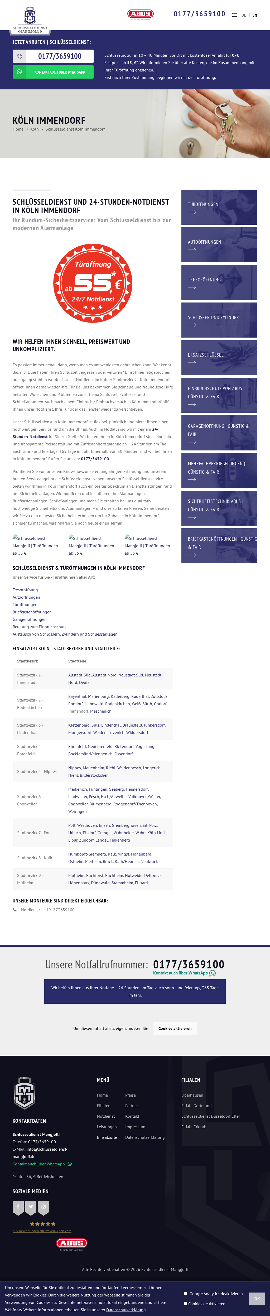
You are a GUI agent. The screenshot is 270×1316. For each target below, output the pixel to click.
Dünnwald (100, 882)
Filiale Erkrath (193, 1126)
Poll (71, 825)
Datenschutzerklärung (142, 1137)
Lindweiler (77, 796)
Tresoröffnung (25, 589)
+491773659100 (59, 909)
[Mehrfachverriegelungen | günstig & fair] (219, 470)
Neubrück (149, 861)
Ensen (104, 825)
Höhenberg (141, 854)
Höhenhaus (78, 882)
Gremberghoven (126, 825)
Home (102, 1095)
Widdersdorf (137, 732)
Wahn (141, 832)
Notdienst (106, 1116)
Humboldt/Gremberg (87, 854)
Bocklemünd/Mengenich (90, 753)
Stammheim (122, 882)
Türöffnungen (25, 604)
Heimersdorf (137, 789)
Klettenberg (79, 725)
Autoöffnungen (26, 597)
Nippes (74, 767)
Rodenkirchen (117, 703)
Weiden (100, 732)
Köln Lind (156, 832)
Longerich (152, 767)
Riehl (110, 767)
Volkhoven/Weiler (144, 796)
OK (257, 1298)
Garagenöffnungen (30, 619)
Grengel (105, 832)
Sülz (95, 725)
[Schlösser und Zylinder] (219, 319)
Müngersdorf (79, 732)
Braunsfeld (132, 725)
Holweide (133, 875)
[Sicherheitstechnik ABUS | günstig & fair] (219, 507)
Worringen (77, 811)
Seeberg (116, 789)
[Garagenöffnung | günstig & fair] (219, 432)
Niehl (73, 775)
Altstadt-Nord (104, 675)
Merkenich (77, 789)
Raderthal (140, 696)
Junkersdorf (154, 725)
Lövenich (116, 732)
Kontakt (132, 1116)
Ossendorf (123, 753)
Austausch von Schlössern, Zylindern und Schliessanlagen (65, 634)
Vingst (123, 854)
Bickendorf (124, 746)
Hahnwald (94, 703)
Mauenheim (93, 767)
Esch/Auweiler (113, 796)
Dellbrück (153, 875)
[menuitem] (244, 15)
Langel (101, 840)
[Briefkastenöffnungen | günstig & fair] (219, 545)
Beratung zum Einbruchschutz (39, 626)
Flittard (141, 882)
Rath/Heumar (127, 861)
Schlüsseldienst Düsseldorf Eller (210, 1116)
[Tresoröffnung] (219, 282)
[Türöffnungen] (219, 206)
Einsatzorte (107, 1137)
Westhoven (87, 825)
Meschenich (101, 711)
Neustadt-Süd (130, 675)
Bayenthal (77, 696)
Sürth (147, 703)
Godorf (160, 703)
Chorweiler (78, 803)
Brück (108, 861)
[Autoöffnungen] (219, 244)
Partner (131, 1105)
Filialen (103, 1105)
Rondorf (75, 703)
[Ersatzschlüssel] (219, 357)
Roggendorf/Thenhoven (135, 803)
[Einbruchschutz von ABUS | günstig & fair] (219, 394)
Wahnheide (124, 832)
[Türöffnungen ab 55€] (30, 19)
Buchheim (114, 875)
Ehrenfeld (77, 746)
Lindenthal (111, 725)
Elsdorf (89, 832)
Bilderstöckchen (94, 775)
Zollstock (159, 696)
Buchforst (94, 875)
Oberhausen (192, 1095)
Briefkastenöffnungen (32, 611)
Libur (72, 840)
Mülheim (76, 875)
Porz (153, 825)
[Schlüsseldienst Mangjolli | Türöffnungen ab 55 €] (37, 546)
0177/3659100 (200, 13)
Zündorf (86, 840)
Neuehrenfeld (100, 746)
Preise (130, 1095)
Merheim (93, 861)
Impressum (135, 1126)
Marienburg (98, 696)
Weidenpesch (129, 767)
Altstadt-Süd (79, 675)
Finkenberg (120, 840)
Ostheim (75, 861)
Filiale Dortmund (196, 1105)
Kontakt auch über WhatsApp (42, 1163)
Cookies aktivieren (175, 1028)
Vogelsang (145, 746)
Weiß (136, 703)
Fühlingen (98, 789)
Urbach (74, 832)
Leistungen (107, 1126)
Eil (145, 825)
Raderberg (120, 696)
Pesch (94, 796)
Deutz (84, 682)
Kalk (112, 854)
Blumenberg (100, 803)
